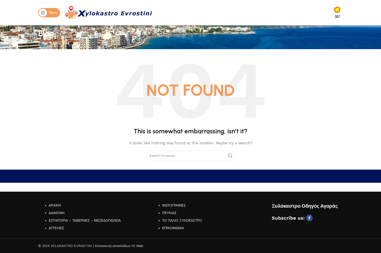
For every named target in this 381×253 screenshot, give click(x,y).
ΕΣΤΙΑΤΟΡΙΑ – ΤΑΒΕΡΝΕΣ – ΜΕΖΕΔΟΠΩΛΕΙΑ (85, 221)
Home (43, 43)
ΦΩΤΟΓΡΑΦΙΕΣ (174, 205)
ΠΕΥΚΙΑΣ (169, 213)
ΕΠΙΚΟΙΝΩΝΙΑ (173, 228)
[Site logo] (109, 12)
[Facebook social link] (309, 218)
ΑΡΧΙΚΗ (55, 205)
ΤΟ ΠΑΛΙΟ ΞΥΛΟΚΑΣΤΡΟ (182, 221)
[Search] (230, 156)
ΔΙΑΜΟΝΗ (57, 213)
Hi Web (137, 246)
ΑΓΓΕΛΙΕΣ (56, 228)
